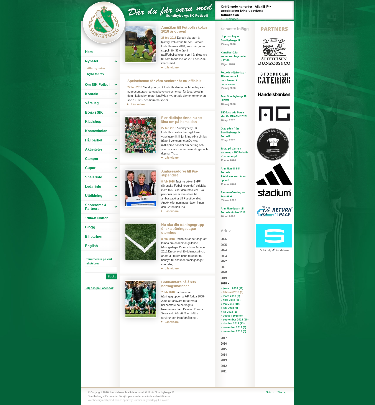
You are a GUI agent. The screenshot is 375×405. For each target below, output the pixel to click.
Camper (91, 159)
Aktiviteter (93, 149)
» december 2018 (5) (233, 331)
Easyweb (163, 400)
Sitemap (282, 392)
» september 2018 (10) (234, 319)
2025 (224, 244)
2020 (224, 272)
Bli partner (94, 236)
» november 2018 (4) (233, 327)
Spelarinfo (93, 177)
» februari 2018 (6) (232, 292)
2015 (224, 349)
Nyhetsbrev (95, 74)
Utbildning (94, 196)
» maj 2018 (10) (230, 303)
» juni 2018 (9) (229, 307)
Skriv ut (269, 392)
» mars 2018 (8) (230, 296)
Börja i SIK (94, 112)
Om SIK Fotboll (97, 84)
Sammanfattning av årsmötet (233, 196)
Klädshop (93, 121)
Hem (89, 52)
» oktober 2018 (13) (233, 323)
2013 (224, 360)
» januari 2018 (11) (232, 288)
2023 (224, 255)
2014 (224, 354)
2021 (224, 267)
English (91, 246)
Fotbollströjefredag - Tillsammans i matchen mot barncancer (233, 80)
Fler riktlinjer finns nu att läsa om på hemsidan (181, 120)
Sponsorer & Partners (96, 207)
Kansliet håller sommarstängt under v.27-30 (234, 58)
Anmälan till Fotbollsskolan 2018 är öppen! (184, 29)
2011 (224, 371)
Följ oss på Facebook (99, 288)
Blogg (90, 227)
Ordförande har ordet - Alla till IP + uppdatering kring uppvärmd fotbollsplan (246, 13)
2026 (224, 239)
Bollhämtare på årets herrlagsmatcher (178, 284)
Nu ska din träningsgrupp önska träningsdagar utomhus (182, 228)
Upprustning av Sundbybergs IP (230, 40)
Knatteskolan (96, 131)
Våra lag (92, 103)
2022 (224, 261)
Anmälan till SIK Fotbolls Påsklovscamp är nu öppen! (233, 176)
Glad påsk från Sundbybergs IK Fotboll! (230, 134)
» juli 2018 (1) (229, 311)
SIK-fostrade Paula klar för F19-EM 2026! (234, 116)
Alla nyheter (96, 68)
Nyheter (91, 61)
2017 (224, 338)
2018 (224, 283)
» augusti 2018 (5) (232, 315)
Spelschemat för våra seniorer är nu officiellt (164, 81)
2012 (224, 365)
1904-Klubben (97, 218)
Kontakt (91, 94)
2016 (224, 343)
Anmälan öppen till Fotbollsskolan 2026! (233, 212)
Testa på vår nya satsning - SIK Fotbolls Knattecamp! (234, 154)
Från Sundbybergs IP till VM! (234, 100)
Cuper (90, 168)
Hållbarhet (93, 140)
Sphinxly (127, 400)
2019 (224, 278)
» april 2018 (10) (230, 300)
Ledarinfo (93, 186)
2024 (224, 250)
